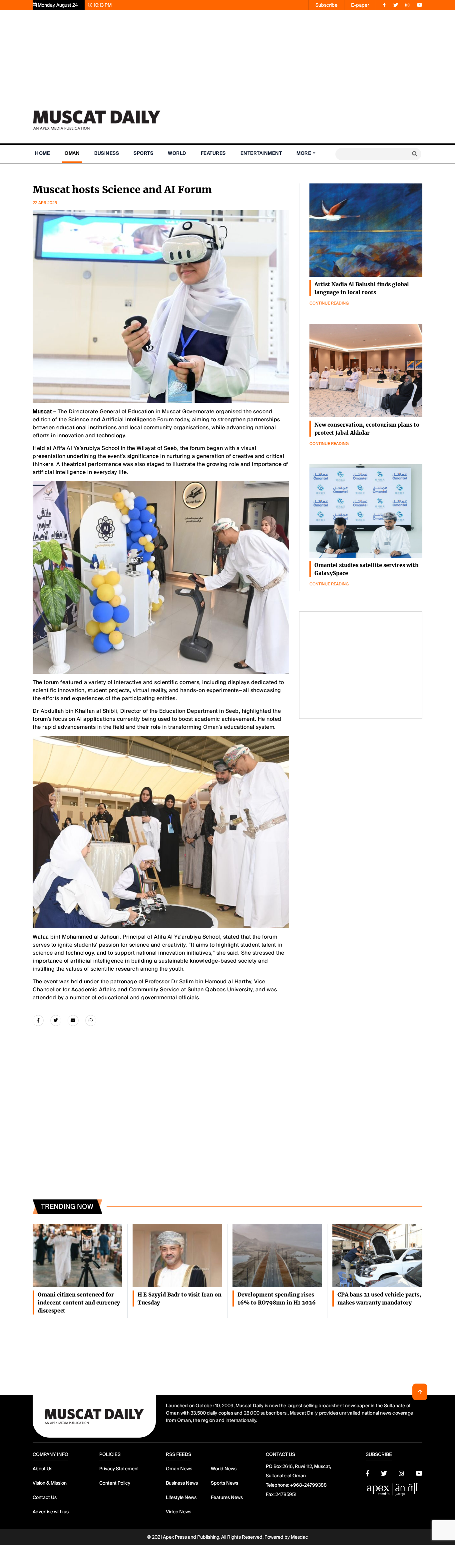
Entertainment (261, 153)
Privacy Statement (119, 1469)
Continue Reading (329, 303)
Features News (227, 1497)
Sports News (224, 1483)
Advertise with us (51, 1512)
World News (223, 1469)
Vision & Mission (50, 1483)
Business (106, 153)
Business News (182, 1483)
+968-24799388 (308, 1485)
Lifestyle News (181, 1497)
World (177, 153)
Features (213, 153)
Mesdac (299, 1537)
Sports (143, 153)
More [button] (303, 153)
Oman (72, 153)
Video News (178, 1512)
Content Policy (114, 1483)
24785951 (285, 1494)
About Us (42, 1469)
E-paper (360, 5)
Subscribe (326, 5)
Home (42, 153)
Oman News (179, 1469)
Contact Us (45, 1497)
